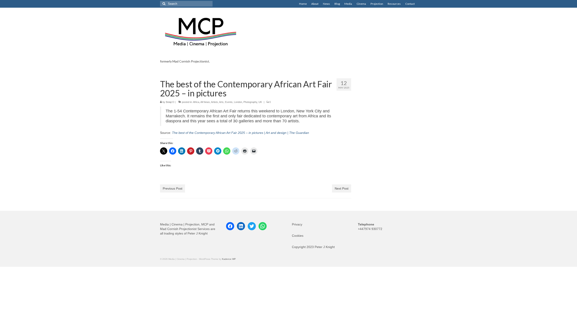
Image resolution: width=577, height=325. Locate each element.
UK (260, 102)
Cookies (297, 235)
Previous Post (172, 188)
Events (229, 102)
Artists (214, 102)
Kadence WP (229, 259)
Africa (196, 102)
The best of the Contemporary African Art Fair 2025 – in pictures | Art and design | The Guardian (240, 133)
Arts (221, 102)
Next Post (341, 188)
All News (205, 102)
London (238, 102)
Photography (250, 102)
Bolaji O (170, 102)
